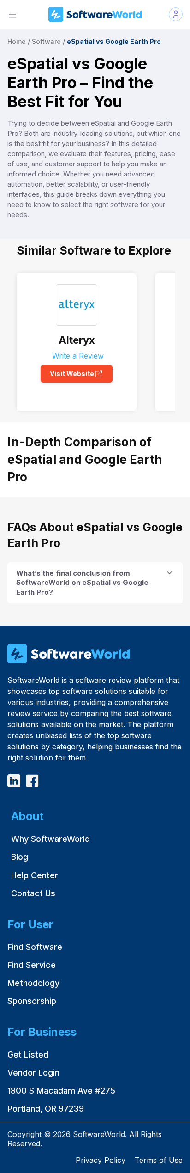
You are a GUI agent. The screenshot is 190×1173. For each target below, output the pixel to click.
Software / (48, 41)
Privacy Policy (100, 1160)
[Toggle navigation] (12, 14)
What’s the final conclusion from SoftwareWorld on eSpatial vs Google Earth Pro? (82, 582)
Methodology (33, 983)
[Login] (176, 14)
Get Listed (27, 1054)
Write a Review (77, 355)
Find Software (34, 947)
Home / (18, 41)
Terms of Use (159, 1160)
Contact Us (33, 893)
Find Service (31, 965)
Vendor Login (33, 1072)
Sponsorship (31, 1001)
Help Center (34, 875)
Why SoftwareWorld (50, 839)
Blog (19, 857)
